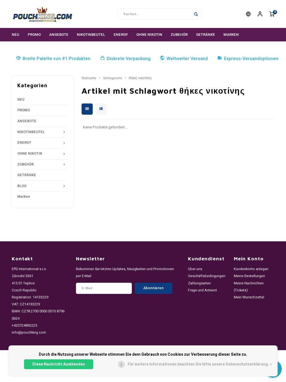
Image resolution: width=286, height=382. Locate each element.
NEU (15, 34)
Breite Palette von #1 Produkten (56, 58)
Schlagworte (112, 78)
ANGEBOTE (58, 34)
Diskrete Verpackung (129, 58)
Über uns (195, 269)
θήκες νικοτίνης (140, 78)
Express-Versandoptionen (251, 58)
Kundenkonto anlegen (251, 269)
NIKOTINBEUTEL (91, 34)
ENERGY (121, 34)
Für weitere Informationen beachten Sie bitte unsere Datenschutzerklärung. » (200, 364)
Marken (231, 34)
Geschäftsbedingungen (206, 276)
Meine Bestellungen (249, 276)
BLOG (22, 185)
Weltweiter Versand (187, 58)
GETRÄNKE (205, 34)
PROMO (34, 34)
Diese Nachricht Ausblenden (58, 364)
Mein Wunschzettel (249, 297)
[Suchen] (195, 14)
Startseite (89, 78)
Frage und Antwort (202, 290)
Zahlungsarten (199, 283)
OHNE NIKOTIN (149, 34)
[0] (271, 14)
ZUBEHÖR (179, 34)
